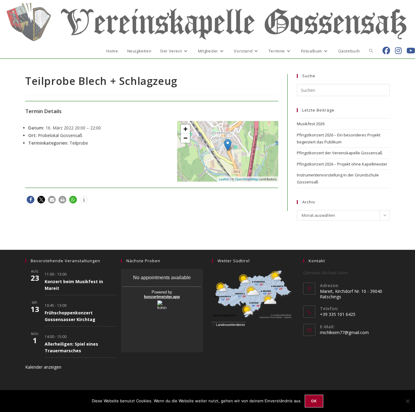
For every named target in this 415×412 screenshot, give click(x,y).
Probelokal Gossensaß (60, 135)
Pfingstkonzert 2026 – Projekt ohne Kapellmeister (342, 164)
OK (314, 401)
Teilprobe (79, 143)
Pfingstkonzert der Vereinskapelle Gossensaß (339, 153)
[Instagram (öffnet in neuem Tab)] (398, 51)
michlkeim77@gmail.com (344, 332)
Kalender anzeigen (43, 367)
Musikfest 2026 (310, 123)
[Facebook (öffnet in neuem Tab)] (386, 51)
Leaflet (224, 178)
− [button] (185, 138)
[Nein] (407, 401)
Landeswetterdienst (230, 325)
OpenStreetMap (246, 178)
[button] (30, 199)
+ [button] (185, 129)
